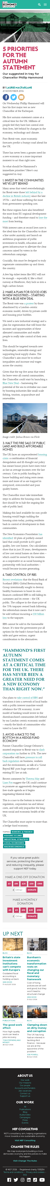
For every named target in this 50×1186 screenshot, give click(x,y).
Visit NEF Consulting (25, 1140)
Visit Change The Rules (25, 1161)
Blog (6, 39)
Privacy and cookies (35, 1172)
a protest (29, 303)
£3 (10, 910)
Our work (25, 1080)
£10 (16, 884)
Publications (9, 1021)
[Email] (21, 97)
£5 (9, 884)
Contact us (25, 1093)
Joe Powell (32, 1055)
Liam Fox (8, 783)
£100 (39, 884)
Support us (25, 1096)
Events (25, 1123)
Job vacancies (25, 1091)
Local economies (14, 843)
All (25, 1107)
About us (25, 1075)
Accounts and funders (25, 1088)
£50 (31, 884)
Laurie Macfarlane (19, 87)
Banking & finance (22, 832)
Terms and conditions (13, 1172)
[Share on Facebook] (6, 97)
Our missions (25, 1083)
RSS (25, 1175)
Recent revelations (12, 580)
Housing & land (13, 835)
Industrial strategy (16, 839)
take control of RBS (27, 698)
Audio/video (25, 1115)
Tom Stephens (9, 1040)
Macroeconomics (14, 847)
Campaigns (25, 1117)
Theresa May (33, 779)
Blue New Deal (11, 383)
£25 (24, 884)
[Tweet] (13, 97)
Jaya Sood (7, 982)
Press (25, 1120)
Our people (25, 1085)
